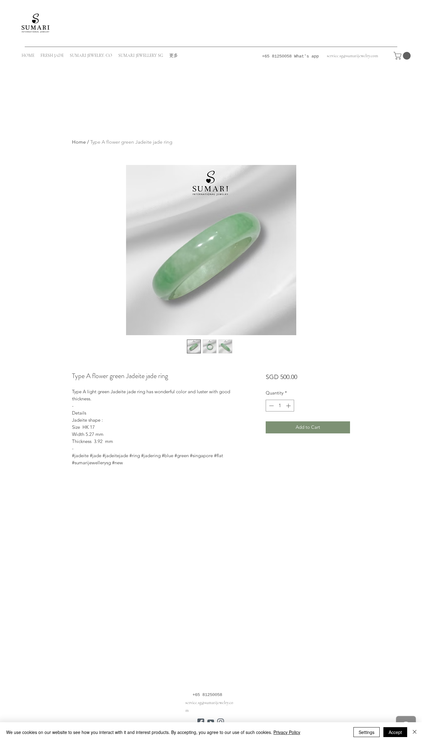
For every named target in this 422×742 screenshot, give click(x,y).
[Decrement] (271, 405)
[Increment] (289, 405)
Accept (395, 732)
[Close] (414, 732)
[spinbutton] (280, 405)
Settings (366, 732)
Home (79, 142)
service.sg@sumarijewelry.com (352, 55)
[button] (403, 56)
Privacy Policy (286, 732)
